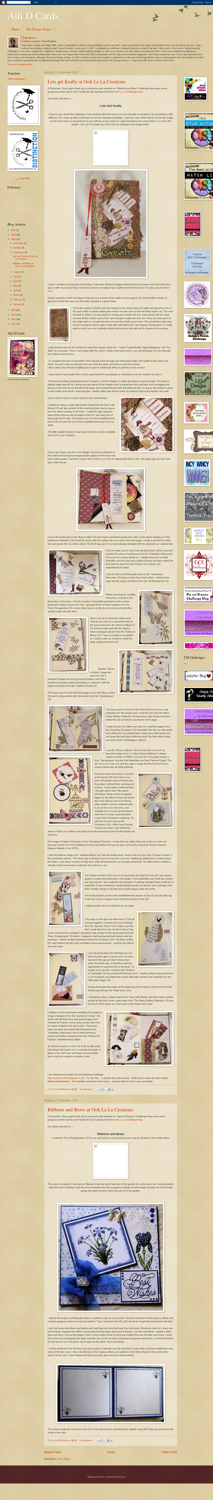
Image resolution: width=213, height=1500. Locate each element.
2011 (13, 324)
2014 (13, 310)
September (19, 252)
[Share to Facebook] (109, 1089)
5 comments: (86, 1440)
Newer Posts (52, 1452)
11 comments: (87, 1089)
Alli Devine (30, 38)
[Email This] (99, 1089)
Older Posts (169, 1452)
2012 (13, 319)
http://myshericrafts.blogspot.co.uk (66, 1078)
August (17, 272)
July (15, 276)
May (15, 285)
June (16, 281)
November (18, 243)
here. (51, 291)
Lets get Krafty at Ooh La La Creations (87, 81)
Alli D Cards (33, 15)
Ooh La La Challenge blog (128, 91)
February (18, 299)
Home (15, 29)
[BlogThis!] (103, 1089)
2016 (13, 235)
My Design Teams (38, 29)
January (17, 304)
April (15, 290)
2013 (13, 315)
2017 (13, 230)
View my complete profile (19, 64)
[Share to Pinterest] (112, 1089)
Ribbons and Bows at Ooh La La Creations (90, 1109)
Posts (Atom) (64, 1459)
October (17, 247)
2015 (13, 239)
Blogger (121, 1477)
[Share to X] (106, 1089)
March (16, 295)
